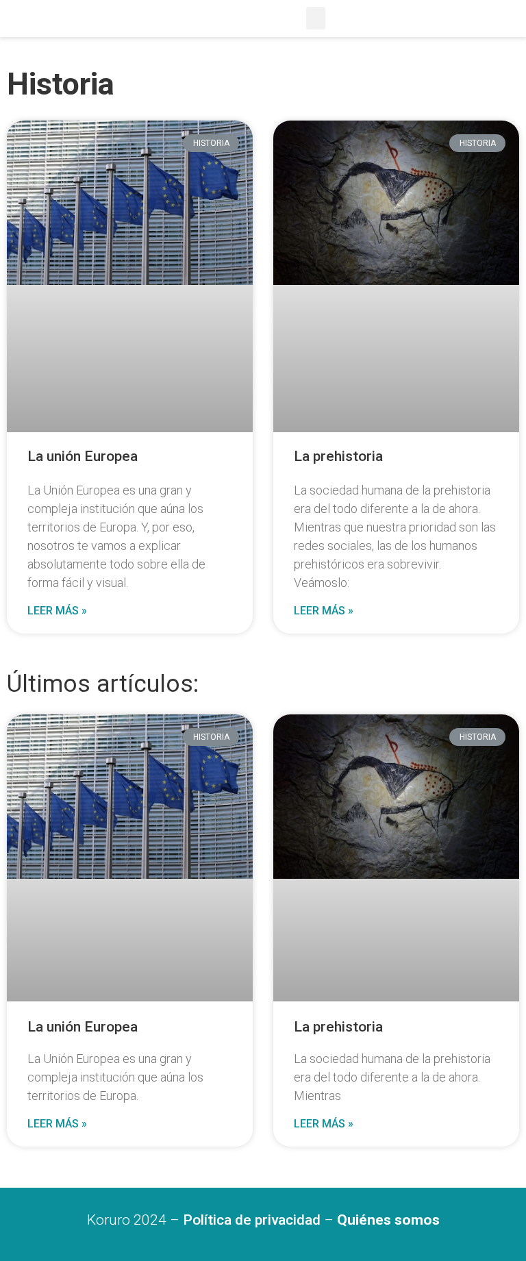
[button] (315, 18)
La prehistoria (338, 456)
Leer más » (57, 610)
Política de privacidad (252, 1220)
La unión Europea (82, 456)
